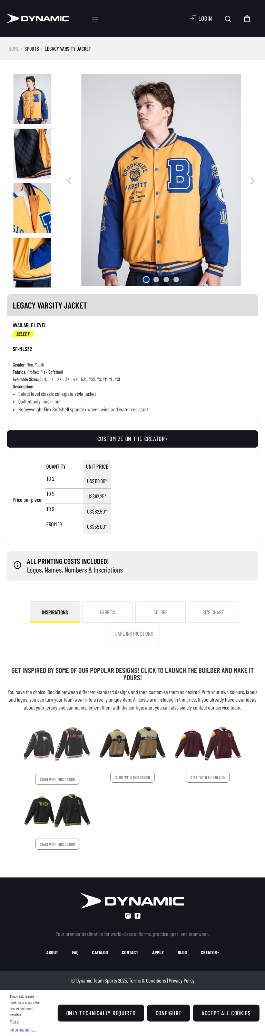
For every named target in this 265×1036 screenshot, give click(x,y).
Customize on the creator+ (132, 438)
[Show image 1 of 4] (146, 279)
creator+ (210, 952)
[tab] (55, 612)
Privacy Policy (182, 980)
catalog (100, 952)
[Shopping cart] (247, 18)
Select (23, 334)
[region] (132, 181)
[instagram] (128, 916)
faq (75, 952)
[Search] (228, 18)
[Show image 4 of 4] (176, 279)
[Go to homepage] (38, 18)
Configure (168, 1013)
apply (158, 952)
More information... (22, 1025)
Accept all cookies (226, 1013)
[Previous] (69, 179)
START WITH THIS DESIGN (57, 779)
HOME (14, 48)
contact (130, 952)
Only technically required (101, 1013)
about (52, 952)
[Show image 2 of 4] (156, 279)
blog (182, 952)
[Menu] (95, 18)
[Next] (252, 179)
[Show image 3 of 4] (166, 279)
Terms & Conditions (147, 980)
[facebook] (137, 916)
